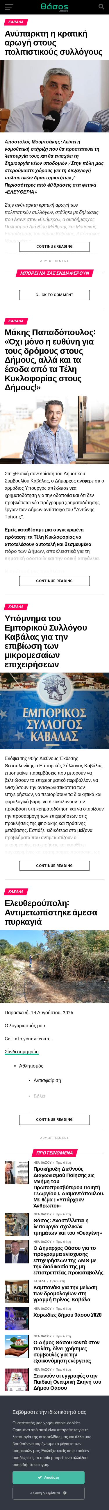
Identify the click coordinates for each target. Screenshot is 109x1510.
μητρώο (31, 1051)
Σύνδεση (14, 1051)
